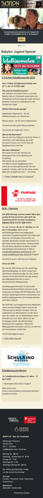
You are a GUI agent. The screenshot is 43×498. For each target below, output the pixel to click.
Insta (21, 479)
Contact (6, 479)
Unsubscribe (17, 488)
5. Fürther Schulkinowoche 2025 (18, 77)
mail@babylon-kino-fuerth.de (14, 449)
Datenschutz (8, 482)
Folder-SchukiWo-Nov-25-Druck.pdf (19, 177)
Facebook (14, 479)
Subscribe (7, 488)
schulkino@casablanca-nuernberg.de (17, 252)
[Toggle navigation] (39, 4)
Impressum (28, 479)
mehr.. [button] (21, 39)
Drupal (26, 493)
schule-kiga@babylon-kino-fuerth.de (16, 254)
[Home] (11, 4)
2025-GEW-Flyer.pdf (13, 338)
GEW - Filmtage (10, 208)
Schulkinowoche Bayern (14, 370)
